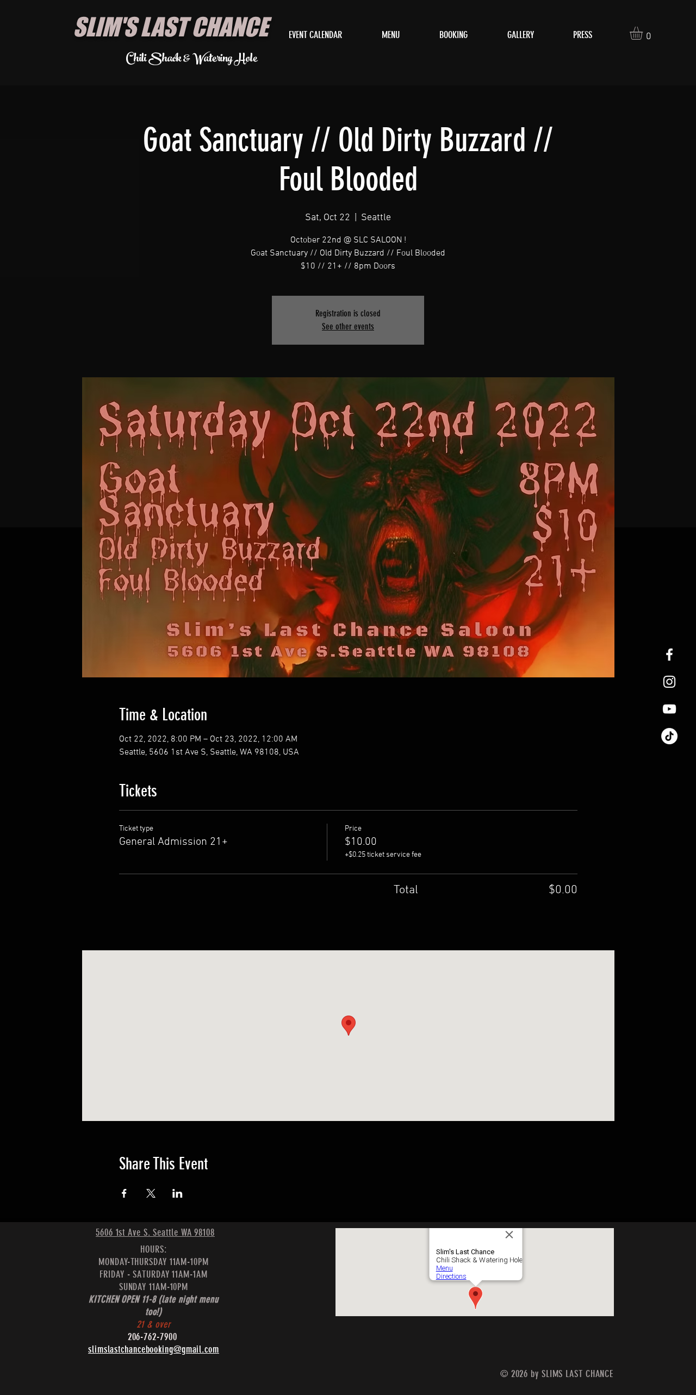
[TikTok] (669, 736)
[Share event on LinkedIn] (177, 1193)
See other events (348, 326)
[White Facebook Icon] (669, 654)
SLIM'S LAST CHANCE (170, 26)
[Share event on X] (151, 1193)
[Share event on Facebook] (124, 1193)
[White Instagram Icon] (669, 682)
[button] (644, 33)
